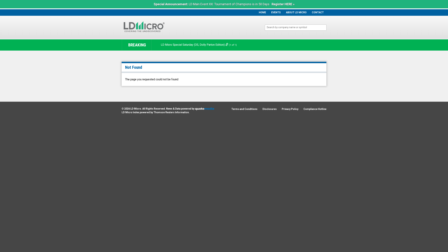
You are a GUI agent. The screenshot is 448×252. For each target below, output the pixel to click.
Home (262, 12)
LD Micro (135, 108)
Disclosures (269, 109)
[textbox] (297, 27)
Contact (318, 12)
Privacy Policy (290, 109)
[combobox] (296, 27)
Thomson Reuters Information (171, 112)
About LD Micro (296, 12)
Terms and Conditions (244, 109)
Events (276, 12)
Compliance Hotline (314, 109)
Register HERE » (283, 4)
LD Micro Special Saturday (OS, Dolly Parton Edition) (193, 44)
